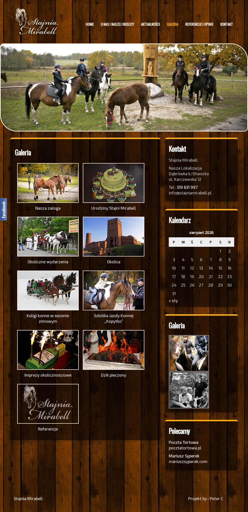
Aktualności (150, 24)
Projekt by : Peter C (205, 498)
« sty (173, 300)
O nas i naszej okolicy (117, 24)
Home (90, 24)
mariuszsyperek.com (188, 461)
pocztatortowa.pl (185, 447)
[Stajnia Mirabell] (36, 33)
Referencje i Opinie (199, 24)
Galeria (172, 24)
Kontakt (226, 24)
